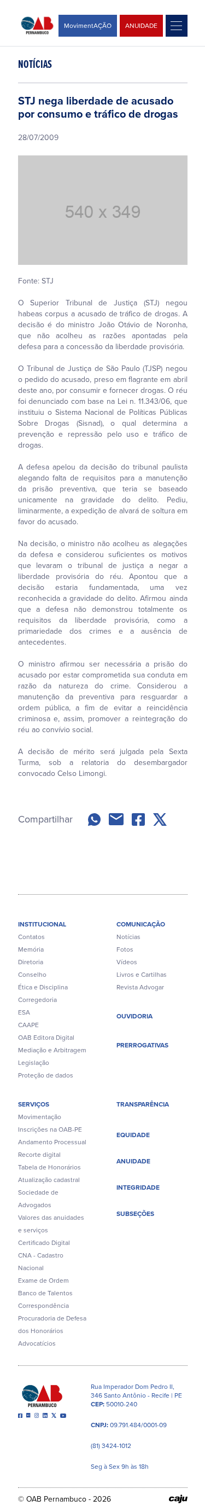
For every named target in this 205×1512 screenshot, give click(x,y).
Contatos (31, 937)
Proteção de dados (45, 1075)
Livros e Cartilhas (141, 975)
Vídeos (126, 962)
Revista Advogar (140, 987)
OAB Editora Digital (46, 1037)
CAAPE (28, 1025)
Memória (31, 949)
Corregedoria (37, 1000)
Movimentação (39, 1117)
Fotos (124, 949)
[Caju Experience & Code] (178, 1498)
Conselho (32, 975)
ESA (24, 1012)
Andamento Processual (52, 1142)
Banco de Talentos (45, 1293)
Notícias (128, 937)
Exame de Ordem (43, 1280)
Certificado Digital (44, 1243)
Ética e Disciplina (43, 987)
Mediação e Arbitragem (52, 1050)
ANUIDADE (141, 26)
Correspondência (43, 1306)
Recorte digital (39, 1155)
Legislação (33, 1063)
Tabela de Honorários (49, 1167)
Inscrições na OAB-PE (50, 1129)
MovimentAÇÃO (88, 26)
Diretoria (30, 962)
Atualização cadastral (49, 1180)
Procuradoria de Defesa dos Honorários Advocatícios (52, 1330)
